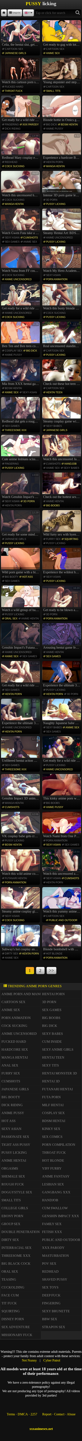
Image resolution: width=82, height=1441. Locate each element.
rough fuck (12, 1184)
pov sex (49, 1263)
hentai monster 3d (59, 1073)
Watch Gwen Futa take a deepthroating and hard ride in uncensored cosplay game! (21, 222)
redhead (11, 162)
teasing (8, 1279)
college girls (14, 1208)
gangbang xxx (56, 1192)
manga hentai (55, 166)
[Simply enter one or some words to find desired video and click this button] (77, 12)
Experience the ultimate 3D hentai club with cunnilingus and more (62, 674)
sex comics (52, 1136)
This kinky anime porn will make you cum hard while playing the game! (62, 787)
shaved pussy (54, 1279)
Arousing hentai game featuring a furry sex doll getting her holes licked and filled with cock (62, 636)
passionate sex (15, 1136)
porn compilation (58, 1144)
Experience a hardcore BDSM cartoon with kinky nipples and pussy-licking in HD (62, 146)
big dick (51, 124)
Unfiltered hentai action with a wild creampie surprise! (21, 749)
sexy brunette (56, 1311)
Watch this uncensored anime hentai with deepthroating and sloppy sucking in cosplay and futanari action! (62, 862)
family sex (52, 1224)
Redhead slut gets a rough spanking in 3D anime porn (21, 410)
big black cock (15, 1263)
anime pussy (54, 128)
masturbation (55, 1255)
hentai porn (54, 162)
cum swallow (55, 1208)
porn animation (56, 279)
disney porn (12, 1319)
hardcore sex (14, 1049)
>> (51, 970)
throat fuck (13, 91)
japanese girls (15, 53)
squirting (71, 539)
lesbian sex (53, 1184)
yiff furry (52, 1168)
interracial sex (16, 1247)
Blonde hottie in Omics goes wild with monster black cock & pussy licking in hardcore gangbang (62, 109)
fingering (12, 124)
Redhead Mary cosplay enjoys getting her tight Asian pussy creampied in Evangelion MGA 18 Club (21, 146)
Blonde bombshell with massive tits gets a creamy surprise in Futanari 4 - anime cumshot (62, 938)
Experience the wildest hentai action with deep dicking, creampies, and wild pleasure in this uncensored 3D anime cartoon (62, 561)
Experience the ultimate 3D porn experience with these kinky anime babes (21, 712)
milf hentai (52, 1105)
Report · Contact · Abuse (58, 1414)
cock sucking (14, 166)
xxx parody (30, 124)
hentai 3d (51, 1081)
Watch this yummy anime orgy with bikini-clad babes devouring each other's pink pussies (62, 900)
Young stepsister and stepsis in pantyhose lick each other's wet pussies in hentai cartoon (62, 71)
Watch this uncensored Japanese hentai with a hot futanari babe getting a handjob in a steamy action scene (62, 448)
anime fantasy (56, 1176)
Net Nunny (29, 1360)
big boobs (53, 505)
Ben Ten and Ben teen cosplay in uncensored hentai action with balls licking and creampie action (21, 335)
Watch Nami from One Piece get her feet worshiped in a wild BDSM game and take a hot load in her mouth (62, 825)
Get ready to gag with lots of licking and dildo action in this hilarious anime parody (62, 33)
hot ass (27, 576)
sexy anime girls (57, 1049)
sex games (12, 241)
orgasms (9, 1168)
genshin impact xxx (60, 1216)
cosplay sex (13, 350)
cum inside (52, 1041)
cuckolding (12, 1287)
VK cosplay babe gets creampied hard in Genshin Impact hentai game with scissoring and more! (21, 825)
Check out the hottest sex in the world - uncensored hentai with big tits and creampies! (62, 486)
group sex (10, 1224)
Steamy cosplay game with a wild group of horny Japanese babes (62, 410)
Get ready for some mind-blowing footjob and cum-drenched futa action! (21, 523)
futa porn (51, 1097)
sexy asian (12, 237)
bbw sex (49, 1319)
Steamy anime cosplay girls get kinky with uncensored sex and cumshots (21, 900)
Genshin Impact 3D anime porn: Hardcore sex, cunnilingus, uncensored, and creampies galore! (21, 787)
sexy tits (50, 1065)
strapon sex (53, 1327)
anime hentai (55, 501)
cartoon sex (14, 49)
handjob (70, 463)
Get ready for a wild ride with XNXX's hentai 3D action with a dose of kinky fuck (21, 297)
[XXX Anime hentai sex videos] (4, 12)
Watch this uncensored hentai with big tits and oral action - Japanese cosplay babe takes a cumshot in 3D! (21, 184)
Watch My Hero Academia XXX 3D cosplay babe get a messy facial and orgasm (62, 259)
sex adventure (15, 1327)
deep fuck (51, 1295)
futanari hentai (16, 878)
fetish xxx (52, 1232)
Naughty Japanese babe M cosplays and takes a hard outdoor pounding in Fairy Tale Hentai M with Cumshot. (62, 712)
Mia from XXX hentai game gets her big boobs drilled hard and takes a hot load (21, 373)
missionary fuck (16, 1335)
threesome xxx (15, 430)
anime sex (53, 53)
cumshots (30, 237)
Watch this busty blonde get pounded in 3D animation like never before (62, 297)
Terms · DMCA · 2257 (22, 1414)
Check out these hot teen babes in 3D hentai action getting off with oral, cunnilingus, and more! (62, 373)
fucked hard (14, 86)
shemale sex (13, 1176)
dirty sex (11, 953)
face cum (10, 1295)
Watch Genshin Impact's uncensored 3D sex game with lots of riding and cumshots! (21, 486)
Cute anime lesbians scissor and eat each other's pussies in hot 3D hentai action (21, 448)
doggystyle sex (16, 1192)
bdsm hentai (69, 124)
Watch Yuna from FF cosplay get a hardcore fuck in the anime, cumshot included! (21, 259)
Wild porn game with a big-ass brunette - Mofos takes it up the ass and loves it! (21, 561)
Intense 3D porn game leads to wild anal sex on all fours (62, 184)
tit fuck (9, 1303)
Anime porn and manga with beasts (34, 994)
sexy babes (54, 426)
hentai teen (54, 392)
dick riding (12, 128)
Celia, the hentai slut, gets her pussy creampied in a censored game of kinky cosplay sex (21, 33)
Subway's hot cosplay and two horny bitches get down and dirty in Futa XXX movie (21, 938)
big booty (11, 576)
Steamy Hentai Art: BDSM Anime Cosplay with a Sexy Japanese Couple (62, 222)
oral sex (11, 618)
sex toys (50, 1287)
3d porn (51, 199)
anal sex (9, 1065)
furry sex (53, 539)
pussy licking (55, 204)
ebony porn (12, 1216)
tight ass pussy (15, 1144)
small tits (53, 91)
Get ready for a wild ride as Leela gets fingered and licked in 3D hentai (21, 109)
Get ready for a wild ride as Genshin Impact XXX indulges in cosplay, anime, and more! (62, 749)
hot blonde (54, 953)
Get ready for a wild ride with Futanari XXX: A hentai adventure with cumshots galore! (21, 674)
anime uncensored (59, 237)
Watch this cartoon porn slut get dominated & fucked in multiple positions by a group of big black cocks (21, 71)
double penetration (20, 1232)
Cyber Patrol (51, 1360)
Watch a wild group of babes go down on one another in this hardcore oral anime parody (21, 599)
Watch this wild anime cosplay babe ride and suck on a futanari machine (21, 862)
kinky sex (51, 1129)
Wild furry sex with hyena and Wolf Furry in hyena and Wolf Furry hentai (62, 523)
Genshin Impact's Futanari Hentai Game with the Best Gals (21, 636)
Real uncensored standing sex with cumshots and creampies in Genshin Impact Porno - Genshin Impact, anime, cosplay (62, 335)
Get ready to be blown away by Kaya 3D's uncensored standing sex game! (62, 599)
